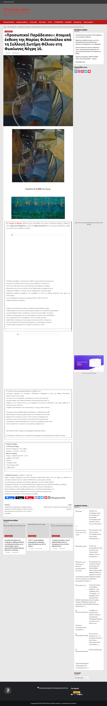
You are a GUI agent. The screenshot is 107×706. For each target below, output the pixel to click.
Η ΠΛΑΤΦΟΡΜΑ (58, 22)
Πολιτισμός (42, 22)
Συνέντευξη (33, 22)
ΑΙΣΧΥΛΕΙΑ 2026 (80, 62)
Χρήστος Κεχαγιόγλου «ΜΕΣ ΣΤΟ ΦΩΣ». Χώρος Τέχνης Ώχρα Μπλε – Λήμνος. (86, 57)
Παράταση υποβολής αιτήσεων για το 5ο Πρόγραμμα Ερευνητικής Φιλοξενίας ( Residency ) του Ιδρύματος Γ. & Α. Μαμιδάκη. (88, 42)
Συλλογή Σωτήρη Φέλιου (58, 226)
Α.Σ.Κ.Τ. (50, 22)
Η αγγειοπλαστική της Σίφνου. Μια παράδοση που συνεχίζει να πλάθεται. (88, 36)
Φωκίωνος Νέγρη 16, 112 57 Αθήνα (16, 449)
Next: (58, 507)
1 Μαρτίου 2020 (15, 53)
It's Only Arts (16, 9)
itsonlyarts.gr (78, 22)
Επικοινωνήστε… (89, 22)
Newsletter (68, 22)
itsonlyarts (8, 53)
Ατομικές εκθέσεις (8, 22)
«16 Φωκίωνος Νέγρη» (55, 223)
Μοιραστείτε (58, 497)
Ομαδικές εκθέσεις (22, 22)
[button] (103, 22)
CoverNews (64, 703)
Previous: (19, 509)
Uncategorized (8, 31)
